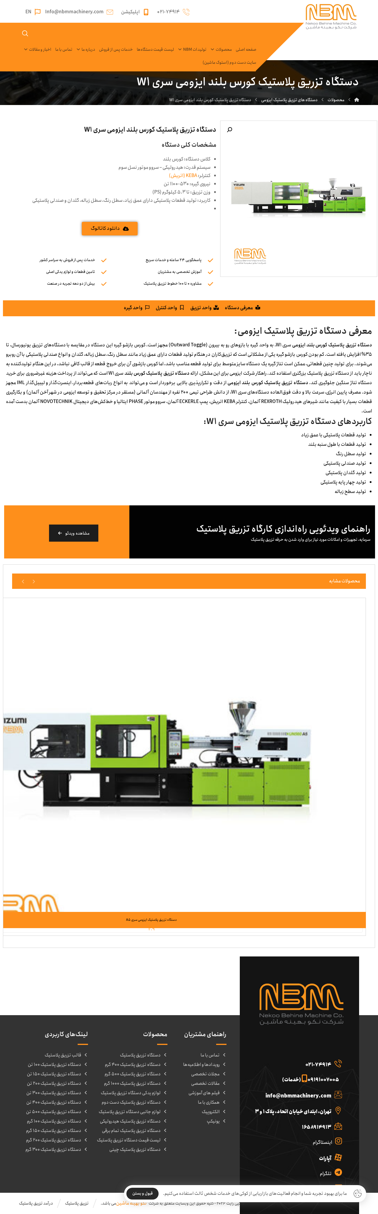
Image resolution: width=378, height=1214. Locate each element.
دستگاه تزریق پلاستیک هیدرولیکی (130, 1121)
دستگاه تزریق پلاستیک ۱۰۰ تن (54, 1064)
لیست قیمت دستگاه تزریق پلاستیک (129, 1140)
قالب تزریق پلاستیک (63, 1055)
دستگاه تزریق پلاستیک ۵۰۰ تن (53, 1111)
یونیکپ (213, 1121)
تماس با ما (210, 1055)
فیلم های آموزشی (204, 1093)
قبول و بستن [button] (142, 1193)
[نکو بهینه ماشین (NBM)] (356, 100)
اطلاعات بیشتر (148, 900)
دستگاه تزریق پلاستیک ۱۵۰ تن (54, 1074)
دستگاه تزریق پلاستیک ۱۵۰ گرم (53, 1130)
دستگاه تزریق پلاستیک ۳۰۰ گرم (53, 1149)
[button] (229, 129)
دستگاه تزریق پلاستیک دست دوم (131, 1102)
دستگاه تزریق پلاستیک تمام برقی (131, 1130)
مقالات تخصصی (205, 1083)
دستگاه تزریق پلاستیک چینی (135, 1149)
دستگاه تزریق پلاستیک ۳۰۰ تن (53, 1093)
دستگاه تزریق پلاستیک (140, 1055)
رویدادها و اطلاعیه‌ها (201, 1064)
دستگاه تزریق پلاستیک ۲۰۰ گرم (53, 1140)
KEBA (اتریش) (183, 175)
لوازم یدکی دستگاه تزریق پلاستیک (131, 1093)
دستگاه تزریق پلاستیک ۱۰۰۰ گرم (132, 1083)
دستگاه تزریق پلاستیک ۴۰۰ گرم (133, 1064)
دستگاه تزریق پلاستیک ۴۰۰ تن (53, 1102)
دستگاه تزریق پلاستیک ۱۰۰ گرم (54, 1121)
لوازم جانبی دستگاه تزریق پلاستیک (130, 1111)
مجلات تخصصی (205, 1074)
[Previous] (33, 581)
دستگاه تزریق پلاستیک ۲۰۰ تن (54, 1083)
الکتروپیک (211, 1111)
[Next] (23, 581)
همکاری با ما (209, 1102)
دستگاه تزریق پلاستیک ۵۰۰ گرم (133, 1074)
